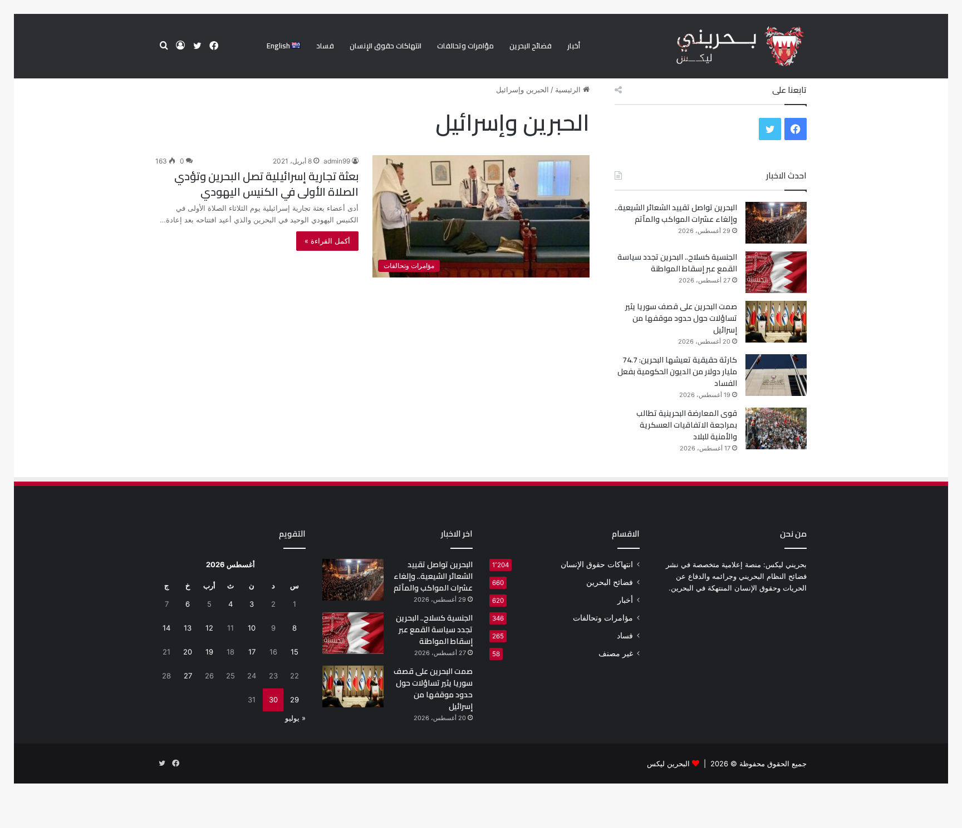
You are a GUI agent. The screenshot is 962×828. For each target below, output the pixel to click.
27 (188, 675)
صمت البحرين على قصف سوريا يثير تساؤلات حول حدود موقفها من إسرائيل (681, 318)
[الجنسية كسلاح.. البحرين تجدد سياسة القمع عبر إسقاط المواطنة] (776, 272)
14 (166, 627)
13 (188, 627)
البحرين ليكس (668, 763)
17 (252, 651)
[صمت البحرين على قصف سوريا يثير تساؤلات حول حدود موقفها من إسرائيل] (776, 322)
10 (252, 627)
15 (294, 651)
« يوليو (295, 717)
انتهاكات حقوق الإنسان (385, 45)
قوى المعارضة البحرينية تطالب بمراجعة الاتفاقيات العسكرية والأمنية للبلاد (686, 425)
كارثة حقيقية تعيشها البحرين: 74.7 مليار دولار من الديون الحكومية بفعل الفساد (677, 371)
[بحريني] (721, 46)
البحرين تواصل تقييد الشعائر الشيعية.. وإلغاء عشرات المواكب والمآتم (676, 213)
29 (294, 699)
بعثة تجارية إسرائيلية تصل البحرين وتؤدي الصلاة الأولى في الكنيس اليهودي (266, 184)
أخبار (573, 45)
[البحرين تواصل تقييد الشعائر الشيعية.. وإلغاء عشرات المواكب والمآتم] (776, 223)
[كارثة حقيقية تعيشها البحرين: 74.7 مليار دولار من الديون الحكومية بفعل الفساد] (776, 375)
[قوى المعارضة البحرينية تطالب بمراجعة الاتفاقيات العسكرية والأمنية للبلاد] (776, 428)
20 (187, 651)
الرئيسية (569, 89)
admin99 (336, 161)
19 (209, 651)
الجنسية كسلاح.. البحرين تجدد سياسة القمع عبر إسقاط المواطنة (677, 263)
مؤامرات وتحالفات (465, 45)
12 (209, 627)
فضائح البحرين (530, 45)
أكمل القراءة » (327, 240)
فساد (325, 45)
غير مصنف (615, 653)
